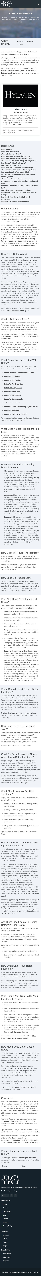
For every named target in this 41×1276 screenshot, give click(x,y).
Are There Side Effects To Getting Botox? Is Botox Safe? (19, 187)
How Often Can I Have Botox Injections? (16, 190)
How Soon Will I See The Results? (13, 163)
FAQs (4, 1242)
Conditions (6, 1257)
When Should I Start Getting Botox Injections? (18, 170)
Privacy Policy (7, 1226)
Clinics (5, 1238)
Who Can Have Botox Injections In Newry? (17, 167)
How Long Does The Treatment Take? (15, 172)
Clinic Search (28, 42)
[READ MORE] (17, 125)
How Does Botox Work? (10, 152)
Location (6, 1235)
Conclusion (5, 199)
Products (6, 1260)
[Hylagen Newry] (20, 96)
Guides (5, 1208)
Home (19, 42)
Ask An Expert (9, 1121)
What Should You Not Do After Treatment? (17, 179)
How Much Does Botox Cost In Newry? (15, 197)
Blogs (5, 1245)
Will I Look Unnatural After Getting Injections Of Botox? (19, 182)
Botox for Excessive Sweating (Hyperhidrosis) (21, 407)
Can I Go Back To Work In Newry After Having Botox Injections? (18, 175)
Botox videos (17, 1138)
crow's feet (33, 232)
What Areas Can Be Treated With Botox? (16, 156)
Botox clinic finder (32, 1132)
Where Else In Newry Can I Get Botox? (15, 201)
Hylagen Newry (20, 109)
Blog (4, 1215)
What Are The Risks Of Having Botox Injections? (19, 161)
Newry (4, 1166)
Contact (5, 1218)
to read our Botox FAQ (23, 245)
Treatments (7, 1253)
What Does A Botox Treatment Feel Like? (16, 158)
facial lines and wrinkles (10, 230)
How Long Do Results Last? (11, 165)
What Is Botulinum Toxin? (11, 154)
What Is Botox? (6, 149)
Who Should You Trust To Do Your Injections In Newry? (18, 193)
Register (5, 1222)
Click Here (15, 73)
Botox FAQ (31, 1142)
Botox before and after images (21, 1140)
